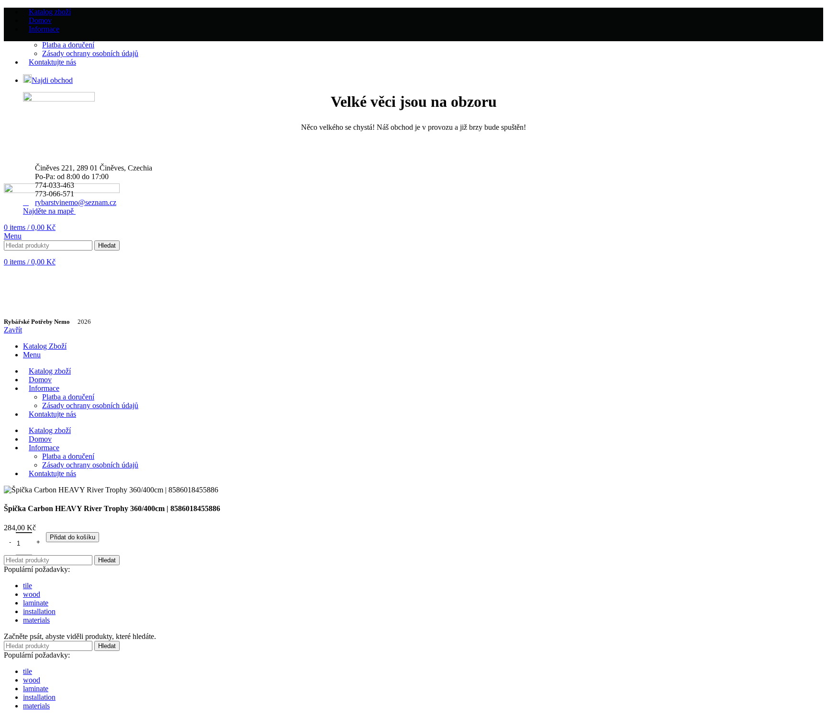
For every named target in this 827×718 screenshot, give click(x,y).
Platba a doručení (68, 45)
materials (36, 620)
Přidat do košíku (72, 537)
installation (39, 611)
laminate (35, 603)
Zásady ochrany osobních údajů (90, 53)
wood (31, 594)
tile (27, 585)
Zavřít (13, 330)
